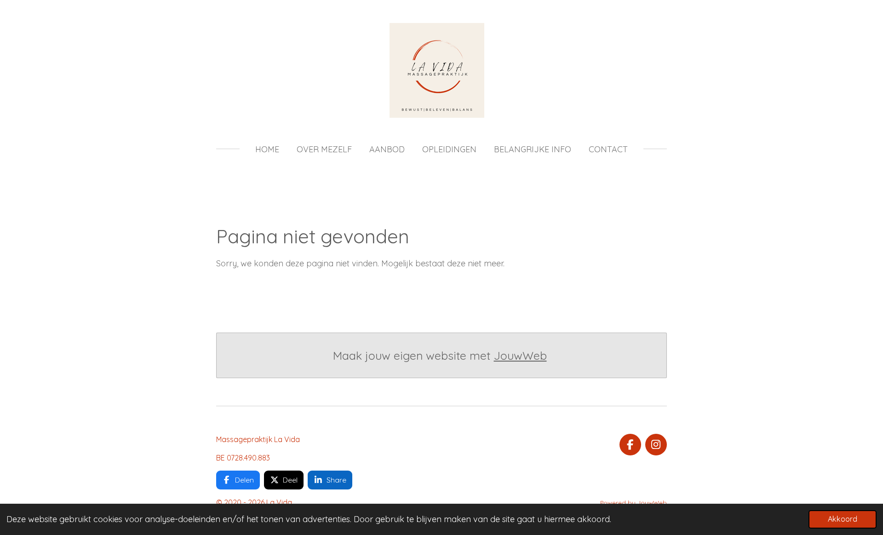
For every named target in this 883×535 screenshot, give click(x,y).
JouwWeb (520, 355)
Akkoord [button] (842, 518)
